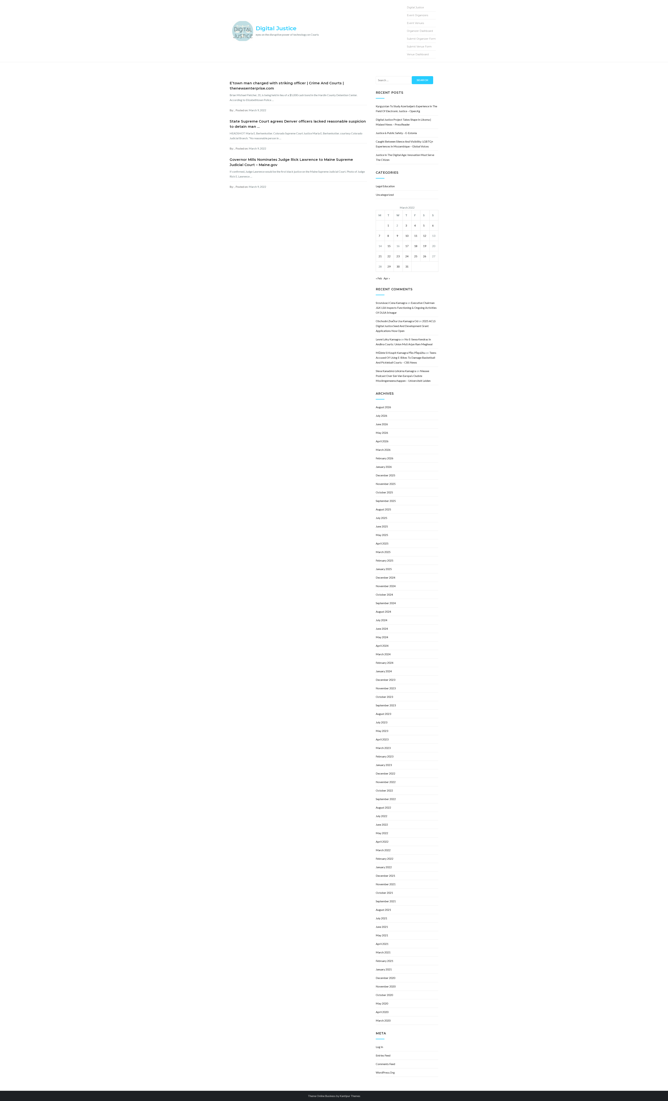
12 (424, 235)
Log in (379, 1046)
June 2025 (382, 526)
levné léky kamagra (388, 339)
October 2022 (384, 790)
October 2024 (384, 594)
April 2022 (382, 841)
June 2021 (382, 926)
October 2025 (384, 492)
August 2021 (383, 909)
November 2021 (386, 884)
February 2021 (384, 960)
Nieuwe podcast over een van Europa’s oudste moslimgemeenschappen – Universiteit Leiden (403, 375)
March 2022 (383, 850)
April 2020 (382, 1012)
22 (389, 256)
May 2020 (382, 1003)
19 (424, 246)
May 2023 (382, 730)
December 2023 (385, 679)
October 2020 (384, 995)
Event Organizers (417, 15)
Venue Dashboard (418, 54)
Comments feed (385, 1064)
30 (398, 266)
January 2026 (384, 466)
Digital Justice (276, 28)
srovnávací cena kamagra (391, 302)
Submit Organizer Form (421, 38)
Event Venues (415, 23)
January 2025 (384, 569)
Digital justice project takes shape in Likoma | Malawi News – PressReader (403, 122)
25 (415, 256)
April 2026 (382, 441)
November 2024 (386, 586)
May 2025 (382, 535)
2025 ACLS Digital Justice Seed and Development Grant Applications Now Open (406, 325)
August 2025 (383, 509)
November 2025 (386, 483)
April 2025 (382, 543)
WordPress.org (385, 1072)
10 (406, 235)
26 (424, 256)
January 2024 (384, 671)
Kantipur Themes (350, 1096)
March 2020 (383, 1020)
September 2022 (386, 799)
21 (380, 256)
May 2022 (382, 833)
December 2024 (385, 577)
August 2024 (383, 611)
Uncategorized (385, 194)
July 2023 (381, 722)
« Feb (379, 278)
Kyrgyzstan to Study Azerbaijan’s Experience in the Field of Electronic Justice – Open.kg (406, 108)
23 (398, 256)
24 (406, 256)
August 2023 (383, 713)
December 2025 (385, 475)
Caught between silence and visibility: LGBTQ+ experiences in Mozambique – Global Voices (404, 144)
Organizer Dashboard (420, 31)
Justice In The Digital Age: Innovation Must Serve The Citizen (405, 157)
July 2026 (381, 415)
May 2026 (382, 432)
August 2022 (383, 807)
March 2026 (383, 449)
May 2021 (382, 935)
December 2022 (385, 773)
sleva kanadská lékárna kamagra (396, 371)
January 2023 (384, 765)
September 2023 (386, 705)
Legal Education (385, 186)
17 (406, 246)
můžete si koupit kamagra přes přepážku (400, 352)
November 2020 (386, 986)
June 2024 (382, 628)
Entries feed (383, 1055)
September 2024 (386, 603)
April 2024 (382, 645)
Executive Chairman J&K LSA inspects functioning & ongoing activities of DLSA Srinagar (406, 307)
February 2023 (384, 756)
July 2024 (381, 620)
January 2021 (384, 969)
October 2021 (384, 892)
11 (415, 235)
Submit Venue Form (419, 46)
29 (389, 266)
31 (406, 266)
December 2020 (385, 977)
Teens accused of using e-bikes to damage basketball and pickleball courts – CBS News (406, 357)
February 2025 (384, 560)
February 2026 (384, 458)
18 (415, 246)
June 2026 (382, 424)
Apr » (387, 278)
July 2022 (381, 816)
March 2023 (383, 747)
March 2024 (383, 654)
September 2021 (386, 901)
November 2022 (386, 782)
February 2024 (384, 662)
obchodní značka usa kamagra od (397, 321)
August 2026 (383, 407)
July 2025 (381, 517)
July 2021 (381, 918)
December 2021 (385, 875)
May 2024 (382, 637)
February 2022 (384, 858)
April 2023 (382, 739)
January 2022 (384, 867)
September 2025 (386, 500)
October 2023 (384, 696)
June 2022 (382, 824)
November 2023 (386, 688)
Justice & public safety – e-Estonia (396, 133)
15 (389, 246)
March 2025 (383, 552)
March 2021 (383, 952)
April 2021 (382, 943)
